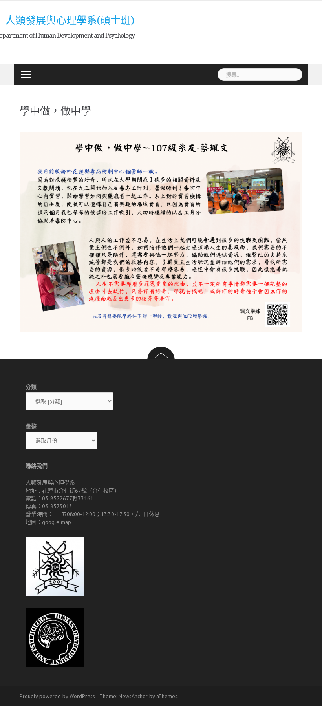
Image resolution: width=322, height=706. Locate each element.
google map (56, 521)
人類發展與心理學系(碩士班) (69, 20)
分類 (31, 386)
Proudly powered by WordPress (57, 696)
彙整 (31, 426)
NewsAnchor (133, 696)
